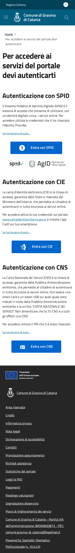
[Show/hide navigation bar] (6, 17)
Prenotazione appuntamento (25, 455)
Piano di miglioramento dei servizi (28, 511)
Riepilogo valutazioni (20, 495)
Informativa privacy (19, 423)
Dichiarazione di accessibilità (25, 439)
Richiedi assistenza (18, 463)
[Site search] (66, 17)
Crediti (10, 415)
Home (9, 34)
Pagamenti (13, 487)
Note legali (13, 431)
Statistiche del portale (21, 471)
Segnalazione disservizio (22, 503)
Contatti (11, 447)
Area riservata (15, 407)
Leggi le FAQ (14, 479)
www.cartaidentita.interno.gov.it (24, 219)
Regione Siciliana (16, 5)
